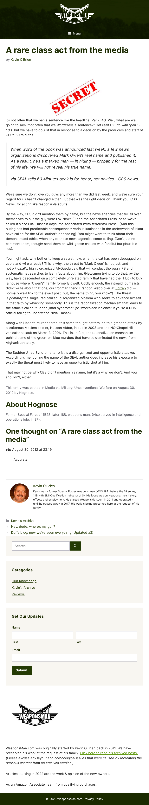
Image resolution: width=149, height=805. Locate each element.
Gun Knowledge (24, 581)
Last (78, 642)
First (15, 642)
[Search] (75, 546)
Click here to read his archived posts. (109, 753)
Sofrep (120, 288)
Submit (22, 670)
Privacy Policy (93, 799)
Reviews (18, 594)
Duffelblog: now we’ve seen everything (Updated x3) (52, 532)
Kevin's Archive (23, 521)
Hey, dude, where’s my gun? (33, 526)
